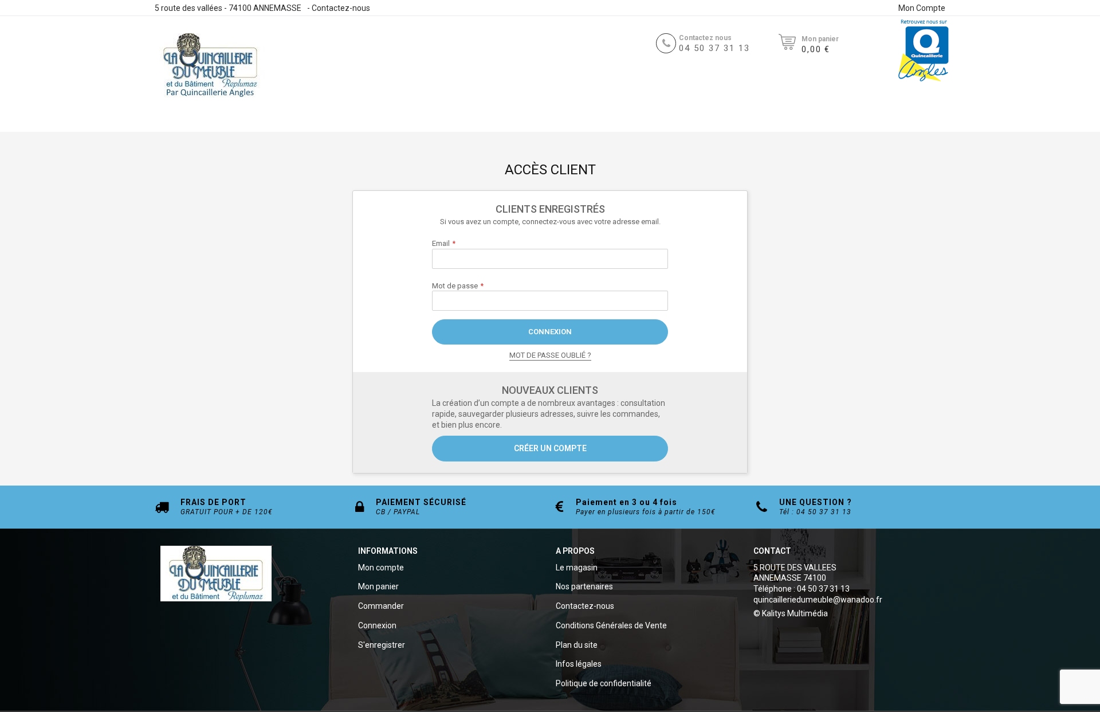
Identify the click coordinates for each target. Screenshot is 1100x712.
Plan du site (577, 645)
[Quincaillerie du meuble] (210, 65)
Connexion (377, 625)
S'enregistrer (381, 645)
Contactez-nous (341, 8)
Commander (381, 606)
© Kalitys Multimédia (790, 613)
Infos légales (579, 663)
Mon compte (381, 567)
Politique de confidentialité (603, 683)
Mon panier (378, 586)
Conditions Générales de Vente (611, 625)
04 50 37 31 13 (714, 48)
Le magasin (577, 567)
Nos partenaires (584, 586)
